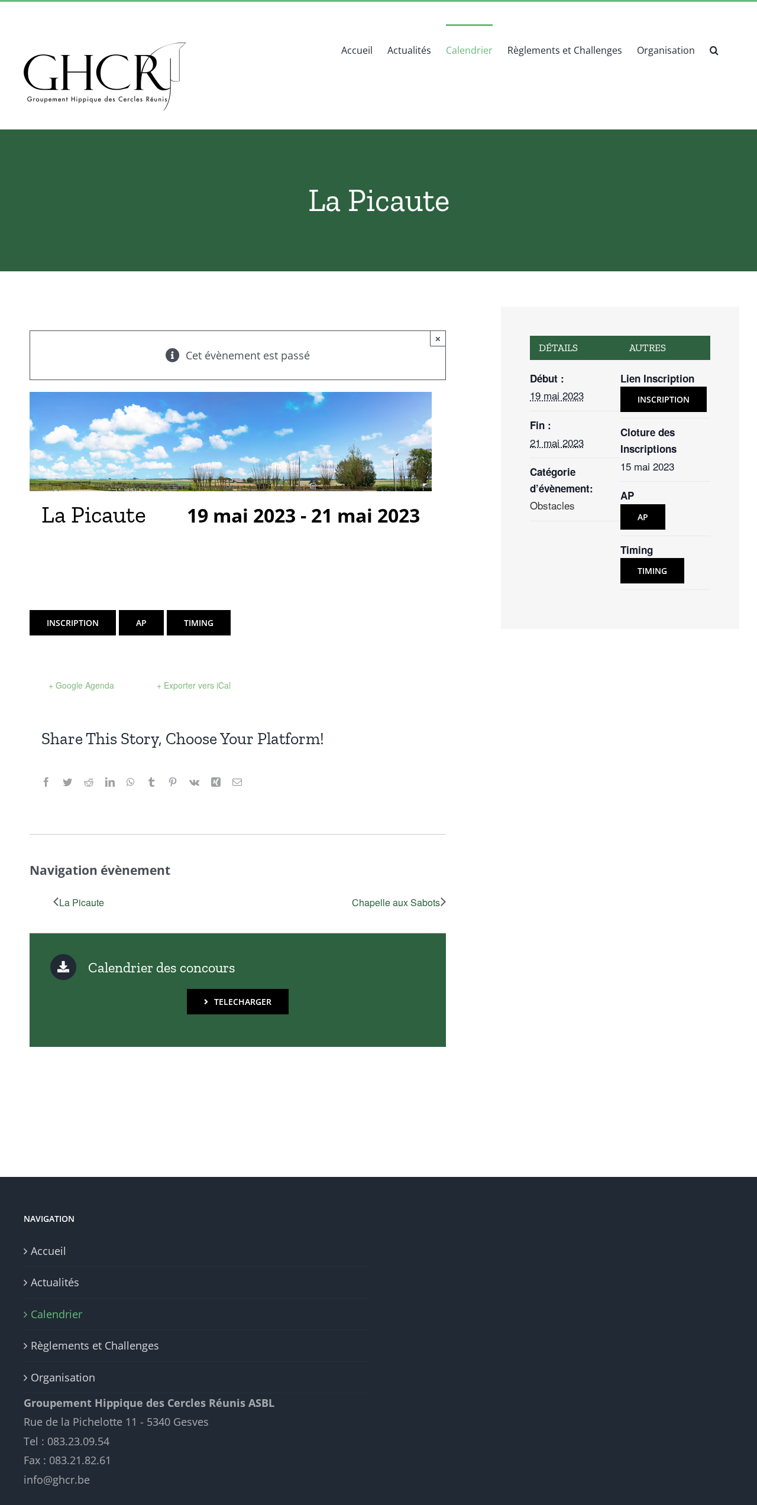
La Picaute (81, 902)
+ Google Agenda (81, 685)
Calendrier (56, 1314)
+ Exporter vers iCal (194, 685)
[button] (714, 49)
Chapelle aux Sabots (396, 902)
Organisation (63, 1377)
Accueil (48, 1251)
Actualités (55, 1282)
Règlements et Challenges (95, 1345)
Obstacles (552, 505)
